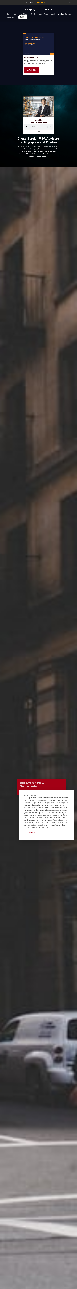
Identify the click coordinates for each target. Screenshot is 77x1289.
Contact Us (31, 832)
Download (32, 70)
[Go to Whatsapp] (69, 2)
